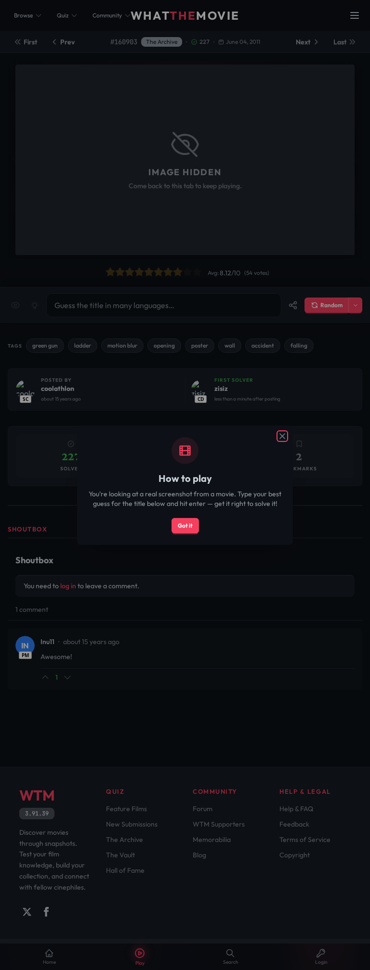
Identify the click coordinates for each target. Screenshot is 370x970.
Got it (185, 525)
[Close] (282, 436)
